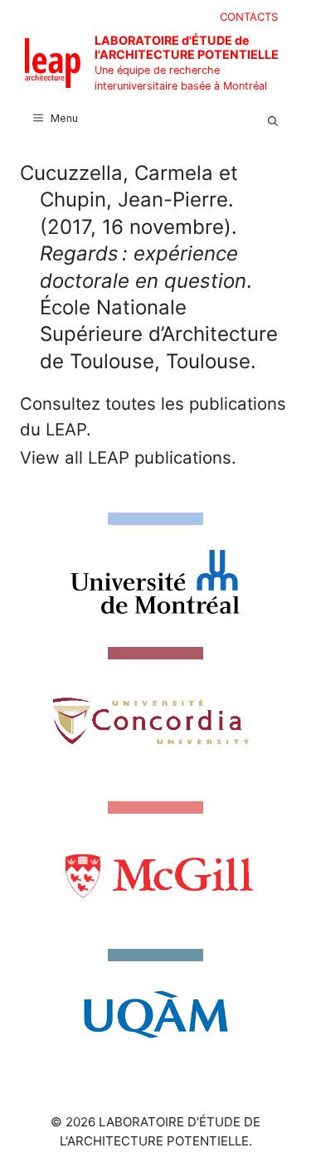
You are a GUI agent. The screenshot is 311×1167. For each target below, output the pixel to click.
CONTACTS (249, 16)
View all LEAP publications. (128, 457)
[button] (273, 118)
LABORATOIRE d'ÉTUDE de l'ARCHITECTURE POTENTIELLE (187, 47)
